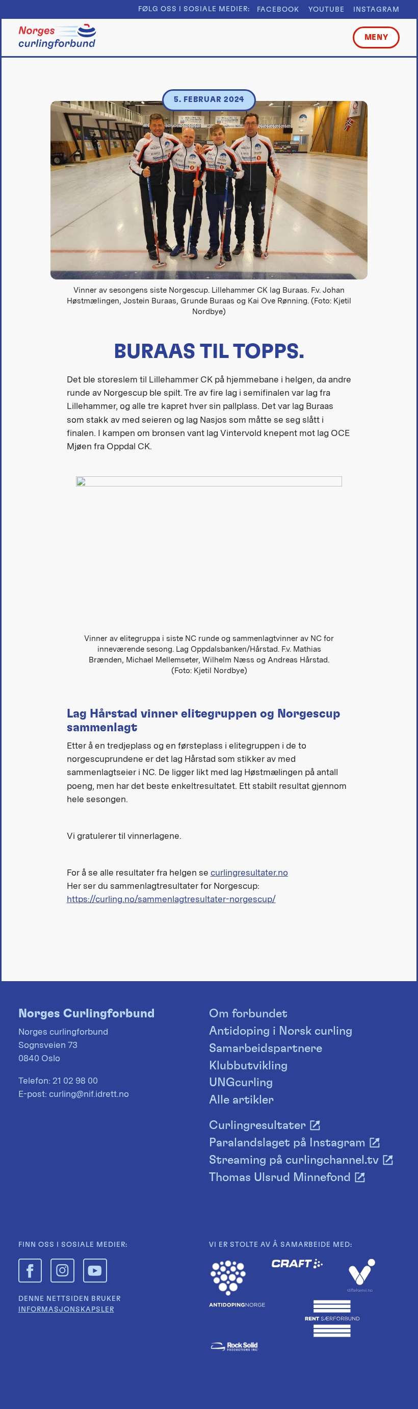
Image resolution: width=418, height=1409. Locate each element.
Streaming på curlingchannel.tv (294, 1160)
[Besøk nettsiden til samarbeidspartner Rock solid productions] (234, 1350)
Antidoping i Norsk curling (280, 1031)
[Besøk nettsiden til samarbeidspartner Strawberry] (228, 1294)
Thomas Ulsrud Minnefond (280, 1177)
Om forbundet (248, 1014)
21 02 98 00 (75, 1080)
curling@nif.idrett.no (89, 1094)
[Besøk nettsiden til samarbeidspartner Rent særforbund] (332, 1335)
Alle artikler (241, 1100)
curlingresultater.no (249, 872)
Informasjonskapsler (66, 1309)
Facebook (278, 9)
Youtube (326, 9)
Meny (376, 37)
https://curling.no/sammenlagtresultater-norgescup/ (171, 899)
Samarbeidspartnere (265, 1048)
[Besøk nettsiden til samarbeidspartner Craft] (297, 1266)
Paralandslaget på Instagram (287, 1143)
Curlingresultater (257, 1125)
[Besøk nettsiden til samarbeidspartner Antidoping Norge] (237, 1304)
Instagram (376, 9)
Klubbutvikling (248, 1066)
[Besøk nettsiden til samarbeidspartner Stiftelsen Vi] (361, 1289)
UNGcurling (241, 1083)
